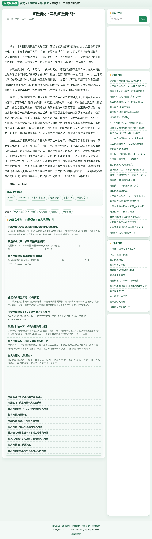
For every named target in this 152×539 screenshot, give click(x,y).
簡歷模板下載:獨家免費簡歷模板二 (25, 396)
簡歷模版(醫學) (117, 291)
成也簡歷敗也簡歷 (119, 190)
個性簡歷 (30, 211)
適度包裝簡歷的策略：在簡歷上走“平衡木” (128, 175)
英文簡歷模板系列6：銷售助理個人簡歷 (128, 101)
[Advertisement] (54, 34)
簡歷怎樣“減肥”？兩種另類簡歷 (23, 420)
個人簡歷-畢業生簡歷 (120, 107)
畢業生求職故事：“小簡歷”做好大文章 (128, 286)
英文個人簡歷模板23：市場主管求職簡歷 (28, 432)
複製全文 (81, 197)
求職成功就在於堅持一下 (122, 306)
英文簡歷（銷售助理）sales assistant (128, 154)
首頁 (22, 3)
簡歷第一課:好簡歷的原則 (122, 180)
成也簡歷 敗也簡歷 (119, 149)
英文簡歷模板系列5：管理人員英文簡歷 (128, 86)
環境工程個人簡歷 (119, 254)
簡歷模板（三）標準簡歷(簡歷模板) (127, 170)
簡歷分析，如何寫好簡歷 (122, 211)
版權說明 (66, 525)
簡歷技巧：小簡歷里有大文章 (124, 185)
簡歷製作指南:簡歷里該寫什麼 (124, 201)
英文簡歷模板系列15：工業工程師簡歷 (27, 450)
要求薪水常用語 (117, 275)
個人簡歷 (44, 3)
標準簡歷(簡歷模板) (17, 414)
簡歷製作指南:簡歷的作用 (122, 232)
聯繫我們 (76, 525)
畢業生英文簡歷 (117, 265)
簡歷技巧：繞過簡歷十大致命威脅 (24, 402)
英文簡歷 (43, 211)
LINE (10, 197)
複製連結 (54, 197)
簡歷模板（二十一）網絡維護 (124, 280)
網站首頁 (56, 525)
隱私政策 (86, 525)
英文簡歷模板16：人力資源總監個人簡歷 (28, 408)
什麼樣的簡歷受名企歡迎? (122, 249)
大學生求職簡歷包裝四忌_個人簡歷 (127, 206)
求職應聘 (32, 3)
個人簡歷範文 (116, 259)
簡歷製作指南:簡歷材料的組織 (124, 112)
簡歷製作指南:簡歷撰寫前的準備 (125, 96)
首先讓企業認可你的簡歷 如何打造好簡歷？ (128, 227)
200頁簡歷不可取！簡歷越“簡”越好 (127, 122)
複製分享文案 (38, 197)
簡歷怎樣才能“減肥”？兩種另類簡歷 (127, 91)
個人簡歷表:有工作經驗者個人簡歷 (25, 426)
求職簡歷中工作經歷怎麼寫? (124, 222)
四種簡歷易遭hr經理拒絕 (122, 270)
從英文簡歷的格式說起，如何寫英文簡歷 (28, 438)
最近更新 (96, 525)
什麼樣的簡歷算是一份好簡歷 (124, 159)
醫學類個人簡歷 (117, 301)
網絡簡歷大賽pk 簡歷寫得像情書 (126, 81)
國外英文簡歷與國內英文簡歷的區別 (127, 128)
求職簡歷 (67, 211)
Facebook (22, 197)
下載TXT (68, 197)
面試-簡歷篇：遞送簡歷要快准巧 (126, 217)
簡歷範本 (55, 211)
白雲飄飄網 (76, 533)
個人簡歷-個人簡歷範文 (19, 444)
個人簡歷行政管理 (119, 296)
